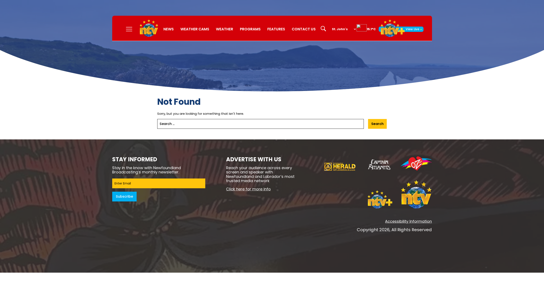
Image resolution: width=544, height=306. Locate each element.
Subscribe (124, 196)
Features (276, 29)
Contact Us (304, 29)
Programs (250, 29)
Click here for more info (248, 189)
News (168, 29)
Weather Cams (194, 29)
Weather (224, 29)
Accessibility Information (408, 221)
